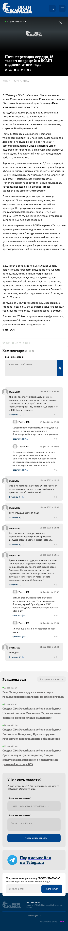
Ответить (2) (15, 415)
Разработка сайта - (53, 922)
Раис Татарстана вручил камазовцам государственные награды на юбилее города (33, 694)
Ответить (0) (19, 439)
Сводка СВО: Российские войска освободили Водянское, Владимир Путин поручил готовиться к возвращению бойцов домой (31, 734)
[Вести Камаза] (17, 8)
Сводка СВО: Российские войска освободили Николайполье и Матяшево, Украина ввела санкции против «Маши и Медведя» (31, 713)
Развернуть (33, 915)
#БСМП (6, 81)
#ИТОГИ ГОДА (21, 81)
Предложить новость (36, 838)
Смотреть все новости (51, 679)
